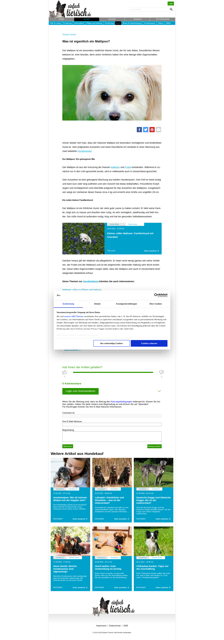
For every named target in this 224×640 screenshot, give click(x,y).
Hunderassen (85, 151)
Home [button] (61, 19)
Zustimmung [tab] (68, 304)
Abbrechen (67, 446)
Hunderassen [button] (149, 23)
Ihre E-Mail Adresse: (72, 421)
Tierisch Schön (69, 34)
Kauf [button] (118, 23)
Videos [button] (160, 23)
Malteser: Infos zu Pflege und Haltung (81, 289)
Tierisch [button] (137, 19)
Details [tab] (97, 304)
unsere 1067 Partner (74, 316)
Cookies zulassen (149, 343)
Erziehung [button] (67, 23)
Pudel (128, 167)
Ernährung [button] (109, 23)
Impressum (101, 626)
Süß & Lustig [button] (55, 23)
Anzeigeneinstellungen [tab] (126, 304)
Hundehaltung (91, 281)
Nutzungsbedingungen (121, 401)
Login (171, 3)
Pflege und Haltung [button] (94, 23)
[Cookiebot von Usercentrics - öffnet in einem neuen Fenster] (156, 295)
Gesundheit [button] (79, 23)
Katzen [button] (112, 19)
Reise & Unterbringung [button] (132, 23)
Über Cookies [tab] (155, 304)
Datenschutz (115, 626)
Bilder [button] (168, 23)
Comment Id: (68, 413)
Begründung (68, 430)
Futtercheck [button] (162, 19)
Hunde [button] (86, 19)
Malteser (115, 167)
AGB (125, 626)
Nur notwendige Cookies (111, 343)
